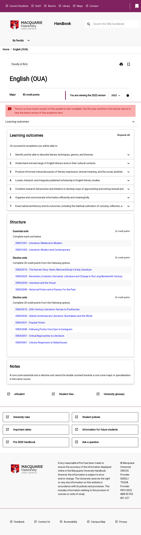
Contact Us (44, 521)
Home (6, 49)
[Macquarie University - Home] (26, 25)
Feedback (19, 521)
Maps (80, 6)
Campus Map (98, 521)
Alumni (52, 6)
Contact (94, 6)
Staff (38, 6)
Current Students (19, 6)
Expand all (123, 135)
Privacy (123, 521)
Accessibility (70, 521)
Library (66, 6)
